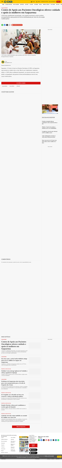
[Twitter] (44, 440)
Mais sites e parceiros (13, 442)
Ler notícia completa (20, 83)
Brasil (40, 4)
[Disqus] (21, 279)
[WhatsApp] (39, 440)
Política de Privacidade (13, 450)
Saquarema (4, 7)
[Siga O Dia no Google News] (17, 25)
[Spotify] (58, 440)
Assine (58, 1)
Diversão (22, 4)
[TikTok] (53, 440)
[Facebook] (41, 440)
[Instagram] (46, 440)
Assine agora (33, 445)
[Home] (8, 2)
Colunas (31, 4)
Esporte (26, 4)
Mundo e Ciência (46, 4)
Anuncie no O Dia (44, 1)
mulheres (12, 86)
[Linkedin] (56, 440)
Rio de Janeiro (16, 4)
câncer (18, 86)
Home (3, 4)
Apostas (57, 4)
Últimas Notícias (8, 4)
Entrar (33, 1)
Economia (36, 4)
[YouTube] (49, 440)
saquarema (4, 86)
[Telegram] (51, 440)
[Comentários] (9, 25)
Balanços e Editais (13, 445)
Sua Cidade (52, 4)
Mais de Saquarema (21, 426)
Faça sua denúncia (52, 1)
